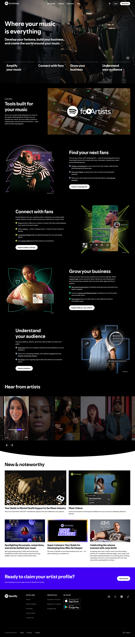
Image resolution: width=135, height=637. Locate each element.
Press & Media (31, 604)
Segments (21, 348)
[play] (89, 111)
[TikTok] (128, 596)
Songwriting (51, 608)
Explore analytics (24, 368)
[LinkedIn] (121, 596)
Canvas (25, 229)
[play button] (51, 398)
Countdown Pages (24, 235)
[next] (11, 445)
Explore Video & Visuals (26, 247)
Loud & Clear (73, 279)
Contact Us (30, 618)
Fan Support (75, 299)
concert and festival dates (87, 293)
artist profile (25, 241)
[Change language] (109, 3)
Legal (22, 633)
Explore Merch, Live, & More (81, 308)
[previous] (7, 445)
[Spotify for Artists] (12, 4)
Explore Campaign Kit (79, 187)
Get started (123, 578)
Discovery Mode (77, 172)
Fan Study (21, 359)
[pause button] (128, 58)
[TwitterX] (115, 596)
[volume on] (25, 402)
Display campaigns (78, 166)
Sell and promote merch (79, 287)
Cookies (37, 633)
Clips (19, 223)
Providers (29, 608)
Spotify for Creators (54, 604)
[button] (30, 169)
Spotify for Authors (53, 599)
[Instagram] (109, 596)
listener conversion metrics (27, 356)
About (28, 599)
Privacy (29, 633)
